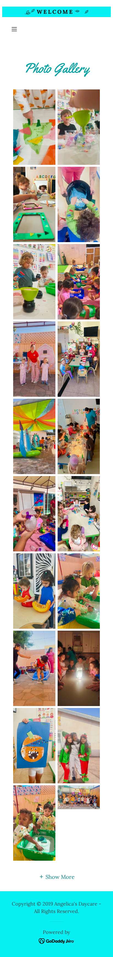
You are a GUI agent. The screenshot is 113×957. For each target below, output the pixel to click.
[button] (16, 29)
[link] (57, 940)
